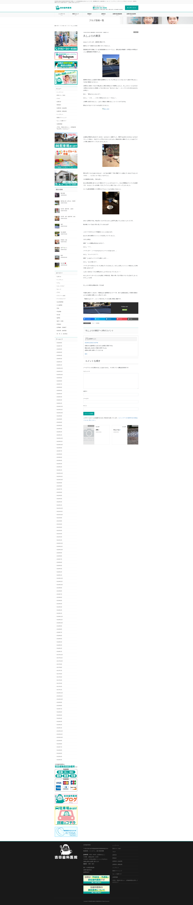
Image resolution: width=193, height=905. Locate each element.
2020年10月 (60, 549)
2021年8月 (59, 521)
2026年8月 (59, 342)
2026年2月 (59, 361)
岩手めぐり (64, 247)
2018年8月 (59, 629)
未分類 (58, 314)
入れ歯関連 (59, 305)
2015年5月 (59, 753)
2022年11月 (59, 476)
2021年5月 (59, 527)
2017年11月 (59, 657)
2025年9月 (59, 377)
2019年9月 (59, 587)
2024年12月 (60, 406)
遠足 (62, 224)
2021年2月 (59, 536)
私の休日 (63, 263)
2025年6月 (59, 387)
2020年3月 (59, 568)
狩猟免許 (59, 324)
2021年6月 (59, 524)
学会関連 (97, 323)
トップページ (60, 92)
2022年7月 (59, 489)
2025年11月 (59, 371)
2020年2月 (59, 572)
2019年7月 (59, 594)
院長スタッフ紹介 (61, 95)
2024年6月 (59, 422)
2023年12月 (60, 438)
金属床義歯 (59, 124)
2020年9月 (59, 552)
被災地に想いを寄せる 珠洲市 (68, 201)
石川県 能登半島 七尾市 (67, 208)
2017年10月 (60, 661)
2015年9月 (59, 740)
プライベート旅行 (61, 295)
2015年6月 (59, 750)
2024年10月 (60, 412)
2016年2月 (59, 724)
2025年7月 (59, 384)
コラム (58, 282)
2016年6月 (59, 712)
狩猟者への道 (64, 240)
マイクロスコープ (61, 298)
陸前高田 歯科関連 (61, 330)
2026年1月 (59, 365)
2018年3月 (59, 645)
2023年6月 (59, 454)
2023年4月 (59, 460)
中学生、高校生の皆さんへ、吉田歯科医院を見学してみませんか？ (66, 127)
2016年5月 (59, 715)
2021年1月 (59, 540)
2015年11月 (59, 734)
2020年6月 (59, 562)
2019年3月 (59, 607)
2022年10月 (60, 479)
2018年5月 (59, 638)
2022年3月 (59, 501)
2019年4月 (59, 603)
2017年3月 (59, 683)
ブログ (135, 32)
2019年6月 (59, 597)
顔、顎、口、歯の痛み (62, 333)
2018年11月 (59, 619)
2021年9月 (59, 517)
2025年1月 (59, 403)
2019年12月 (60, 578)
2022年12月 (60, 473)
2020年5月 (59, 565)
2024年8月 (59, 419)
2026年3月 (59, 358)
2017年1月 (59, 689)
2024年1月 (59, 435)
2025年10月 (60, 374)
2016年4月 (59, 718)
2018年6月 (59, 635)
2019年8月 (59, 591)
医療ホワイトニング (61, 117)
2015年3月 (59, 759)
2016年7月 (59, 708)
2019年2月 (59, 610)
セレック (59, 289)
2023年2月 (59, 466)
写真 (58, 308)
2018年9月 (59, 626)
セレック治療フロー (61, 120)
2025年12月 (60, 368)
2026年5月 (59, 352)
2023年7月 (59, 451)
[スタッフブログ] (88, 428)
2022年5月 (59, 495)
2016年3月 (59, 721)
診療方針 (59, 101)
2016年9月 (59, 702)
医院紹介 (59, 104)
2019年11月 (59, 581)
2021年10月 (60, 514)
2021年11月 (59, 511)
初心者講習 (63, 232)
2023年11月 (59, 441)
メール (85, 398)
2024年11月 (59, 409)
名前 (85, 391)
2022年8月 (59, 486)
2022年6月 (59, 492)
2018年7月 (59, 632)
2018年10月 (60, 622)
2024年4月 (59, 428)
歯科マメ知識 (60, 321)
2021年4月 (59, 530)
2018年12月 (60, 616)
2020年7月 (59, 559)
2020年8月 (59, 556)
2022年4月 (59, 498)
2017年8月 (59, 667)
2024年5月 (59, 425)
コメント (86, 371)
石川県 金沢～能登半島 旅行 (68, 216)
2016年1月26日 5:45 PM (91, 342)
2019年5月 (59, 600)
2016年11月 (59, 696)
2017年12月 (60, 654)
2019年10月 (60, 584)
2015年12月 (60, 731)
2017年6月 (59, 673)
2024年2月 (59, 431)
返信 (86, 354)
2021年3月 (59, 533)
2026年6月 (59, 349)
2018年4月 (59, 642)
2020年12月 (60, 543)
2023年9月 (59, 447)
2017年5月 (59, 677)
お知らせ (59, 276)
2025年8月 (59, 381)
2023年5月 (59, 457)
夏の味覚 (63, 193)
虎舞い (97, 429)
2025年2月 (59, 400)
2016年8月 (59, 705)
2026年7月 (59, 346)
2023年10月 (60, 444)
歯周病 (58, 317)
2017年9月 (59, 664)
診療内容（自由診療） (62, 108)
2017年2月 (59, 686)
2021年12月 (60, 508)
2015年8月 (59, 743)
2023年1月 (59, 470)
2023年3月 (59, 463)
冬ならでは (116, 429)
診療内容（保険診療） (62, 111)
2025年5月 (59, 390)
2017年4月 (59, 680)
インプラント (60, 114)
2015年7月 (59, 747)
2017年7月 (59, 670)
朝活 (62, 255)
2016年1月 (59, 727)
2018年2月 (59, 648)
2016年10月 (60, 699)
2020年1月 (59, 575)
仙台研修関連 (60, 302)
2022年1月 (59, 505)
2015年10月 (60, 737)
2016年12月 (60, 692)
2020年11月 (59, 546)
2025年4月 (59, 393)
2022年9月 (59, 482)
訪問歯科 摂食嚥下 (61, 327)
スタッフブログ (60, 286)
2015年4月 (59, 756)
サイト (85, 405)
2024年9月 (59, 416)
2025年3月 (59, 396)
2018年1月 (59, 651)
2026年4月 (59, 355)
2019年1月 (59, 613)
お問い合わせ (132, 7)
